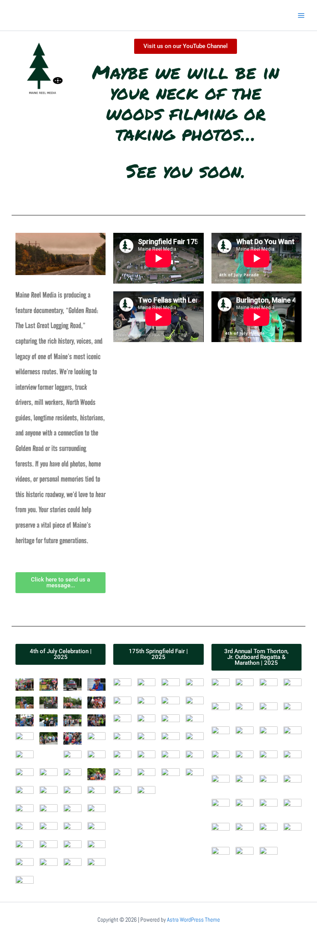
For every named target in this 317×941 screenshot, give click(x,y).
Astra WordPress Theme (193, 919)
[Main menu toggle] (301, 15)
